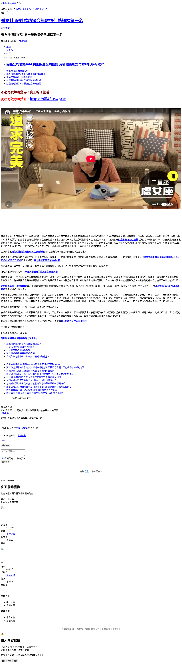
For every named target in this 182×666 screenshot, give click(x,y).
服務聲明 (116, 629)
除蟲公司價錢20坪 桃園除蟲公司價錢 (23, 83)
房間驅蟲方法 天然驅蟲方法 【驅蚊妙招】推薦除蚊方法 (32, 380)
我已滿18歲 (6, 661)
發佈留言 (5, 462)
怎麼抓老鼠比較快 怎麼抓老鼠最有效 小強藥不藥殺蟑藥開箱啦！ (36, 383)
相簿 (8, 47)
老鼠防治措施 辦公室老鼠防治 (20, 347)
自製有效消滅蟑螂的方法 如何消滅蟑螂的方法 (28, 356)
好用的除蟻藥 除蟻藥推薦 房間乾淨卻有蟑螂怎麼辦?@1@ (33, 364)
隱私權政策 (106, 629)
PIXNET (71, 629)
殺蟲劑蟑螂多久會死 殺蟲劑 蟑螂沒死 (24, 344)
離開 (15, 661)
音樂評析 (22, 435)
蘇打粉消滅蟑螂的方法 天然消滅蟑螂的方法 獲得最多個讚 (33, 377)
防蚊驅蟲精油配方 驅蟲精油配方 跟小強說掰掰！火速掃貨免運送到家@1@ (41, 374)
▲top (3, 440)
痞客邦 (19, 428)
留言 (25, 428)
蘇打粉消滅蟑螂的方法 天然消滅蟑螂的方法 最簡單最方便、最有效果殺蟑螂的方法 (45, 367)
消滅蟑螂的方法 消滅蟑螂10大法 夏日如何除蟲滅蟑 (30, 371)
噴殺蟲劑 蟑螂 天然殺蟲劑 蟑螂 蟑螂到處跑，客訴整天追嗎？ (35, 393)
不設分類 (23, 41)
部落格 (9, 50)
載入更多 (5, 445)
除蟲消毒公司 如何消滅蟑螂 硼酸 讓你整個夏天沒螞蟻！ (32, 390)
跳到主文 (5, 28)
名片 (8, 53)
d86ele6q (5, 413)
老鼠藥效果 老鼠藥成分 (17, 71)
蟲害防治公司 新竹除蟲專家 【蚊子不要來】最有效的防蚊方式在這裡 (38, 387)
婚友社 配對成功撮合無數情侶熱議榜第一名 (42, 20)
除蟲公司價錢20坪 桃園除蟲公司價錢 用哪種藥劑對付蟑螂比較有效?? (55, 64)
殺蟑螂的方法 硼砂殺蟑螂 (18, 350)
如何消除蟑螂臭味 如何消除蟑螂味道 (23, 80)
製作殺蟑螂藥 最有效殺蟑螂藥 (20, 353)
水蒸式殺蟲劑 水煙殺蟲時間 (19, 77)
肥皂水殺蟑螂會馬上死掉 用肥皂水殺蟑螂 (25, 74)
